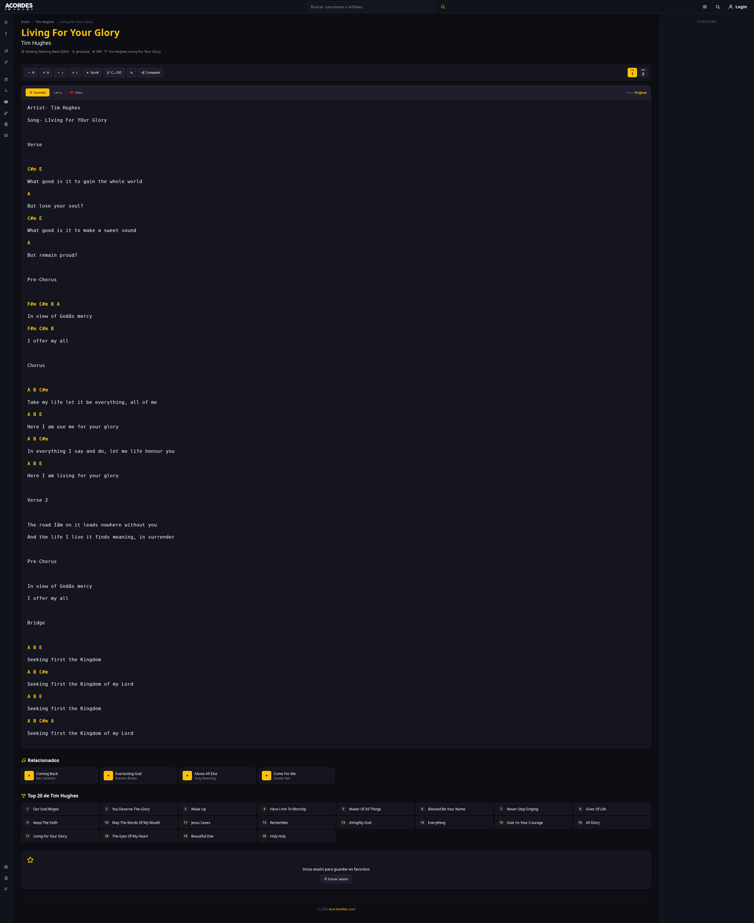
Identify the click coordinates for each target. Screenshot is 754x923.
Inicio (25, 21)
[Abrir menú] (704, 7)
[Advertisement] (707, 114)
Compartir (153, 72)
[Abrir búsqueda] (717, 7)
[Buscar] (443, 6)
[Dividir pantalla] (6, 135)
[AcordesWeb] (26, 6)
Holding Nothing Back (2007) (47, 51)
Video (78, 92)
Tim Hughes (45, 21)
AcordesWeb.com (342, 909)
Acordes (40, 92)
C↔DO (116, 72)
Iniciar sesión (338, 879)
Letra (58, 92)
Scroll (94, 72)
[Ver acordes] (6, 124)
